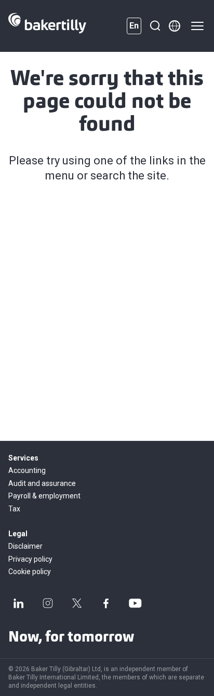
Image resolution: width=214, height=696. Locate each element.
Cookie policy (29, 571)
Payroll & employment (44, 496)
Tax (14, 509)
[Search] (154, 26)
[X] (76, 603)
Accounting (27, 470)
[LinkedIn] (18, 603)
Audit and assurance (42, 483)
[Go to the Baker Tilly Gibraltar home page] (47, 25)
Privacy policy (30, 559)
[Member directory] (174, 26)
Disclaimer (25, 546)
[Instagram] (47, 603)
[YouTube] (135, 603)
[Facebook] (106, 603)
